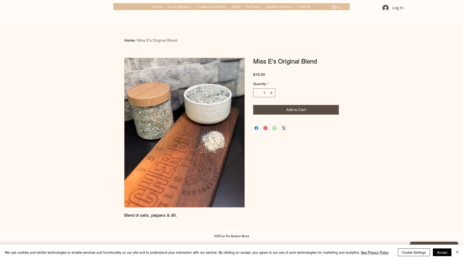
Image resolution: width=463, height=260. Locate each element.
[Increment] (272, 93)
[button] (337, 6)
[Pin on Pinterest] (265, 128)
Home (129, 40)
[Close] (457, 252)
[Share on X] (284, 128)
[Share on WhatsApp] (275, 128)
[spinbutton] (264, 93)
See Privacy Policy (375, 252)
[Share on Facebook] (256, 128)
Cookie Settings (414, 252)
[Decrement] (257, 93)
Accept (442, 252)
